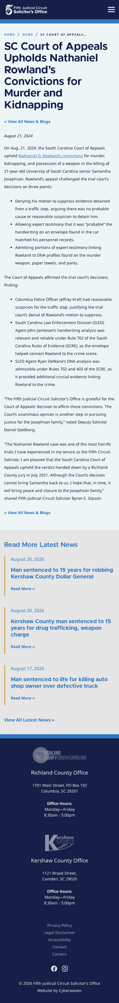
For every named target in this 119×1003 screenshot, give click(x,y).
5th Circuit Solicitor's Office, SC (33, 9)
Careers (59, 954)
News (27, 34)
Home (9, 34)
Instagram (64, 968)
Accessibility (59, 939)
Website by (59, 990)
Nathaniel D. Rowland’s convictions (51, 155)
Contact (60, 946)
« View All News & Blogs (27, 121)
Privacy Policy (59, 925)
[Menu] (111, 9)
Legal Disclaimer (59, 932)
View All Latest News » (29, 720)
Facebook (54, 968)
